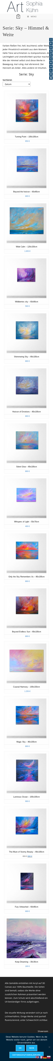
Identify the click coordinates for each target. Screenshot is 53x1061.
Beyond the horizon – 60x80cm (26, 192)
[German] (45, 1057)
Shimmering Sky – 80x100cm (26, 357)
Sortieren (7, 80)
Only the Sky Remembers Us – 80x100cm (27, 577)
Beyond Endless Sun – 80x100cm (26, 632)
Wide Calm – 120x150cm (26, 247)
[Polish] (49, 1057)
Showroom (43, 1031)
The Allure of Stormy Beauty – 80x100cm (26, 852)
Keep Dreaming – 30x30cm (26, 962)
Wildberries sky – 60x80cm (26, 302)
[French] (41, 1057)
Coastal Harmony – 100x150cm (26, 687)
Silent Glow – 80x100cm (26, 467)
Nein (31, 1048)
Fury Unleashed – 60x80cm (26, 907)
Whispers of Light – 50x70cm (26, 522)
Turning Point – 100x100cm (26, 137)
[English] (37, 1057)
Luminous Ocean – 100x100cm (26, 797)
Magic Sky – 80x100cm (26, 742)
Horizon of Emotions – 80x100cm (26, 412)
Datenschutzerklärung (26, 1055)
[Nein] (49, 1047)
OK (20, 1048)
